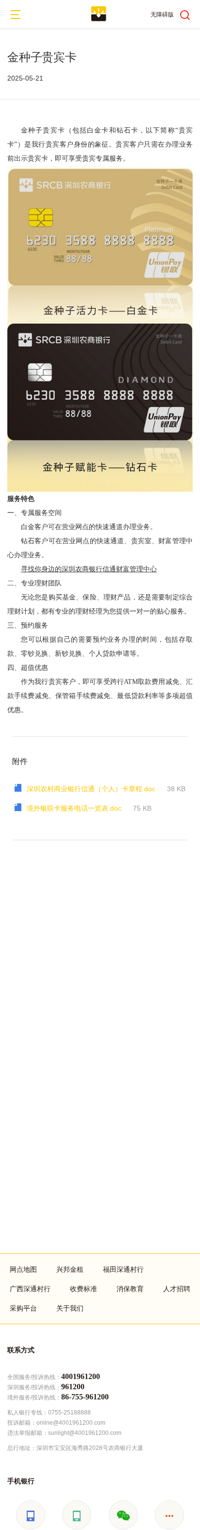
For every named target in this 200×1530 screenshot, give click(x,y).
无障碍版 (162, 14)
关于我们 (69, 1308)
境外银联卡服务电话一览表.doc (74, 808)
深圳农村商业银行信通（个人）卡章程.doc (91, 789)
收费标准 (83, 1289)
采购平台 (23, 1308)
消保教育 (130, 1289)
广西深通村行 (30, 1289)
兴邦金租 (69, 1269)
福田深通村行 (123, 1269)
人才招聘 (176, 1289)
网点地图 (23, 1269)
